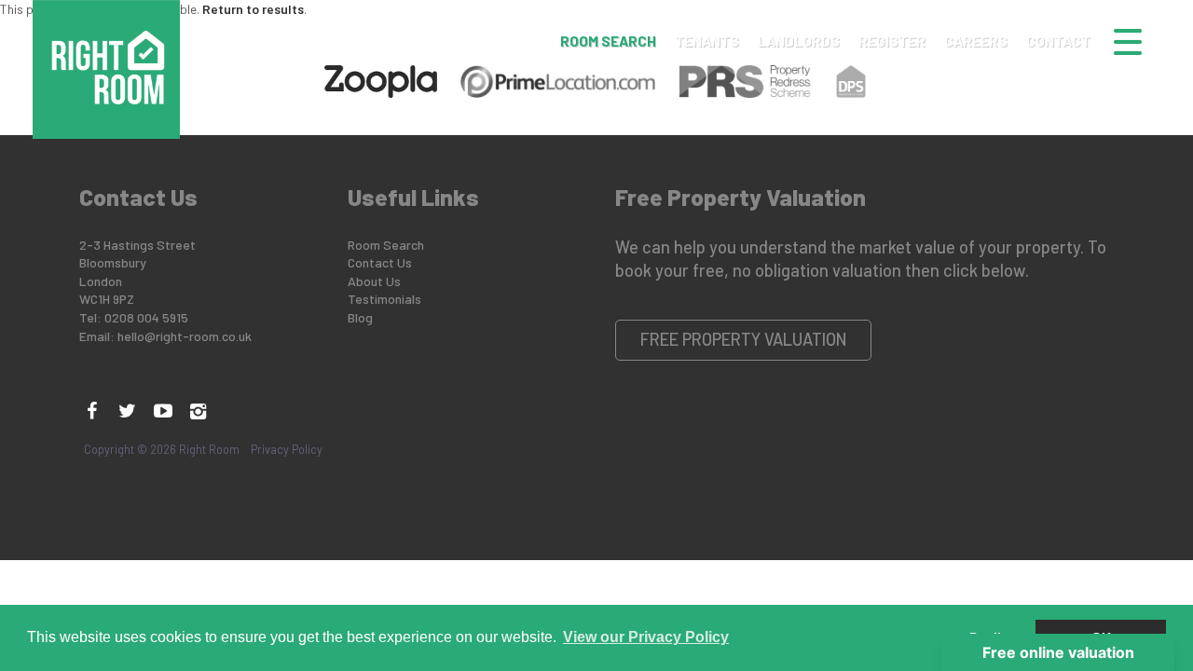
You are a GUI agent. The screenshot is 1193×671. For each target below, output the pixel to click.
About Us (374, 281)
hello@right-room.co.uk (184, 336)
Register (892, 41)
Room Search (608, 41)
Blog (360, 317)
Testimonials (384, 299)
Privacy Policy (286, 449)
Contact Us (380, 262)
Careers (976, 41)
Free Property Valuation (743, 339)
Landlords (799, 41)
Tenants (707, 41)
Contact (1058, 41)
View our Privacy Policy (646, 637)
